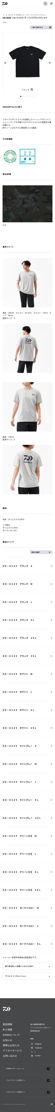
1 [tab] (20, 96)
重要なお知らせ (11, 1045)
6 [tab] (34, 96)
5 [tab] (31, 96)
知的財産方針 (35, 1031)
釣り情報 (7, 1029)
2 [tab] (23, 96)
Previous (5, 63)
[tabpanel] (27, 63)
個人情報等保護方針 (37, 1024)
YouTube (38, 1056)
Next (50, 63)
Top (4, 15)
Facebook (38, 1048)
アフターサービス (12, 1050)
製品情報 (10, 15)
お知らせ (7, 1040)
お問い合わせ (10, 1056)
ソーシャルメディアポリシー (40, 1027)
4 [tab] (28, 96)
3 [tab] (26, 96)
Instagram (38, 1044)
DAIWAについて (11, 1035)
